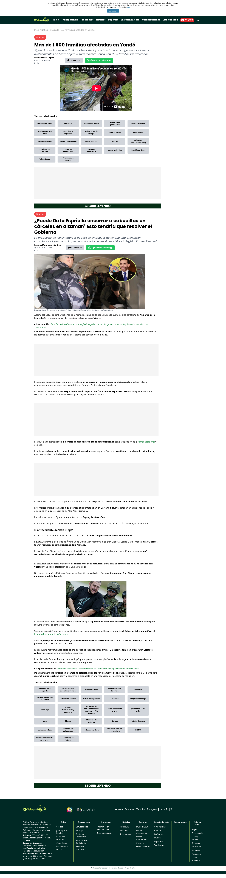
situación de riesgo (138, 150)
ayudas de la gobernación (115, 123)
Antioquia (68, 123)
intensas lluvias (115, 132)
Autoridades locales (91, 123)
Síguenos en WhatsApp (100, 60)
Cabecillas (138, 690)
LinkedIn (164, 809)
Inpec (45, 721)
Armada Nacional (146, 441)
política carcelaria (45, 730)
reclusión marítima (91, 730)
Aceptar (113, 11)
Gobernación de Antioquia (91, 132)
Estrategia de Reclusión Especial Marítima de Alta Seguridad (91, 709)
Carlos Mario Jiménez (91, 698)
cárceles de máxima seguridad (45, 698)
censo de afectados (138, 123)
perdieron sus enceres (44, 150)
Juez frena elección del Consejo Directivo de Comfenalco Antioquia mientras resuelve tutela (98, 668)
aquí (128, 7)
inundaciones (138, 132)
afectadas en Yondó (44, 123)
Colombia (114, 698)
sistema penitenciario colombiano (44, 738)
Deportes (113, 19)
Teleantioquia (44, 159)
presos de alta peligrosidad (68, 730)
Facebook (129, 809)
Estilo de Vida (170, 19)
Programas (87, 19)
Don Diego (45, 710)
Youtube (140, 809)
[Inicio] (35, 809)
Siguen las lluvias (115, 150)
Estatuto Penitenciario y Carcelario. (51, 634)
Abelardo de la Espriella (44, 689)
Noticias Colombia (138, 721)
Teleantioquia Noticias (68, 159)
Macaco (68, 721)
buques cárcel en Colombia (114, 689)
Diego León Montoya (138, 698)
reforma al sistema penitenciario (114, 730)
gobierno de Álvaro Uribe (138, 710)
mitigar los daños (91, 141)
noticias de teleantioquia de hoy (138, 141)
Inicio (56, 19)
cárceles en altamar (68, 698)
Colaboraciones (151, 19)
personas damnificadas (68, 150)
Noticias (101, 19)
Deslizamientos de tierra (45, 132)
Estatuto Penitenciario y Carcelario (68, 709)
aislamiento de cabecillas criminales (68, 689)
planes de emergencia (91, 150)
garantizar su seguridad (68, 132)
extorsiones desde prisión (115, 710)
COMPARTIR (75, 60)
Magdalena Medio (45, 141)
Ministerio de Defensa (91, 721)
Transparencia (69, 19)
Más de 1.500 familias (68, 141)
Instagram (152, 809)
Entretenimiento (130, 19)
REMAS (138, 730)
